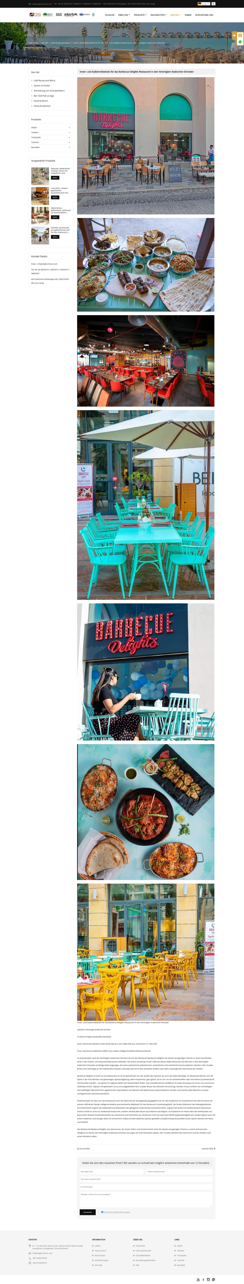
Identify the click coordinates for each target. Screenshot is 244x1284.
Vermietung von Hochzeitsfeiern (49, 90)
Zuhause (109, 15)
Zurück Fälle (83, 1148)
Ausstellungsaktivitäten (146, 1260)
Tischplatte (36, 137)
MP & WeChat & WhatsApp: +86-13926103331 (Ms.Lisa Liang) (129, 4)
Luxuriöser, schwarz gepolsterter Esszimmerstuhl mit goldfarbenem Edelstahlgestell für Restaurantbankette (59, 190)
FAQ (137, 1265)
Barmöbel (35, 147)
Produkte (139, 15)
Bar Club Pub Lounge (44, 96)
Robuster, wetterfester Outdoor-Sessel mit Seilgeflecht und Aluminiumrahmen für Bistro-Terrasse (60, 170)
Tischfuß (35, 142)
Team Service (100, 1250)
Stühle (34, 127)
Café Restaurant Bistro (60, 43)
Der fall (45, 43)
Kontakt (33, 1239)
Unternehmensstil (143, 1250)
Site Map (98, 1265)
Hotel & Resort (41, 101)
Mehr (55, 177)
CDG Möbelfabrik (143, 1255)
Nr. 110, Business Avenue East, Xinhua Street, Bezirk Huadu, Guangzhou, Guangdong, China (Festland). (57, 1247)
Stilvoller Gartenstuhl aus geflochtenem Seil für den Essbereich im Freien (60, 230)
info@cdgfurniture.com (42, 4)
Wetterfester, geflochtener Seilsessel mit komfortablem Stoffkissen (60, 210)
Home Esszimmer (42, 106)
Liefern (98, 1246)
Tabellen (35, 132)
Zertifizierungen (101, 1260)
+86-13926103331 (39, 1258)
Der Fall (174, 15)
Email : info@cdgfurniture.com (44, 264)
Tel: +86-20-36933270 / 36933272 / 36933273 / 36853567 (77, 4)
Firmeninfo (140, 1246)
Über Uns (123, 15)
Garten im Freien (42, 85)
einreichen (87, 1212)
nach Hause (34, 43)
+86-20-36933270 (39, 1263)
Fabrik (188, 15)
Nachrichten (158, 15)
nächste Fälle (207, 1148)
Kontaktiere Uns (204, 15)
